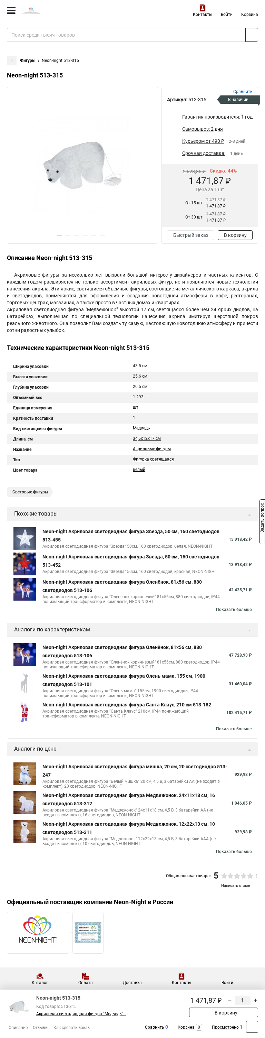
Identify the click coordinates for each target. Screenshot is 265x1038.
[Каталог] (11, 10)
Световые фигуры (30, 492)
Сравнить (154, 1027)
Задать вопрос (262, 518)
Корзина (249, 14)
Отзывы (40, 1027)
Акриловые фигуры (152, 448)
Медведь (141, 428)
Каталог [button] (40, 982)
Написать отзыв (235, 885)
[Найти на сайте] (251, 35)
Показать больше (234, 609)
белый (139, 469)
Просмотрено (225, 1027)
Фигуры (28, 60)
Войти (227, 14)
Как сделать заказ (71, 1027)
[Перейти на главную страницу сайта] (51, 10)
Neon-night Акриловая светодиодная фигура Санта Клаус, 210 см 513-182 (126, 704)
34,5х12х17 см (147, 438)
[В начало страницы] (252, 1027)
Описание (18, 1027)
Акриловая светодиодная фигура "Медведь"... (81, 1013)
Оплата (85, 982)
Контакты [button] (202, 14)
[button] (59, 235)
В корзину (235, 235)
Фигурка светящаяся (153, 459)
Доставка (132, 982)
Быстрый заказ (190, 235)
